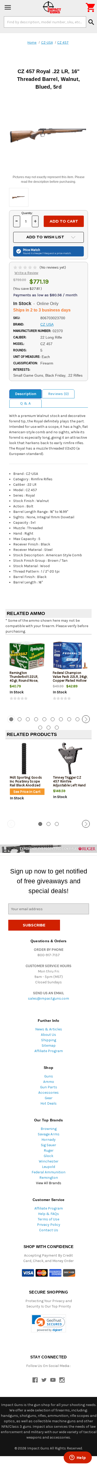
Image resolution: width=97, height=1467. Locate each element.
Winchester (48, 1161)
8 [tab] (69, 719)
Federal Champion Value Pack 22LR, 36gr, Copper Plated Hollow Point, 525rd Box (70, 678)
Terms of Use (48, 1219)
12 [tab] (48, 727)
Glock (48, 1156)
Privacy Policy (48, 1224)
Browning (49, 1129)
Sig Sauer (48, 1145)
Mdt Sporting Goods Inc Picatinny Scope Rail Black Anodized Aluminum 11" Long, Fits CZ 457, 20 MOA (26, 785)
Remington (48, 1177)
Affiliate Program (48, 1051)
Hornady (48, 1139)
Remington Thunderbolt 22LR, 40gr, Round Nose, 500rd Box (24, 678)
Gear (49, 1098)
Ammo (48, 1082)
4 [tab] (36, 719)
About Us (48, 1034)
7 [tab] (61, 719)
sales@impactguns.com (48, 998)
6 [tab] (53, 719)
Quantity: (27, 213)
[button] (48, 1323)
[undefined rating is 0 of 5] (25, 267)
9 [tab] (77, 719)
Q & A (25, 403)
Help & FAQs (48, 1214)
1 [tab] (40, 824)
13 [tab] (57, 727)
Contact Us (48, 1230)
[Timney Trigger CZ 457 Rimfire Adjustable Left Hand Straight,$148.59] (70, 760)
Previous (11, 719)
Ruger (49, 1150)
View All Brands (48, 1183)
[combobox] (45, 22)
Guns (48, 1076)
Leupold (48, 1167)
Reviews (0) (58, 393)
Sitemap (49, 1045)
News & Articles (48, 1029)
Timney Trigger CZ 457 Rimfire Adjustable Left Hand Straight (69, 783)
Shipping (48, 1040)
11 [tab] (40, 727)
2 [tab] (19, 719)
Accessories (48, 1092)
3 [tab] (28, 719)
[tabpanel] (27, 674)
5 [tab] (44, 719)
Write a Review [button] (26, 273)
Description (25, 393)
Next (86, 719)
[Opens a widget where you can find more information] (77, 1457)
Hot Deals (48, 1103)
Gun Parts (48, 1087)
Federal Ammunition (48, 1172)
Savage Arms (48, 1134)
